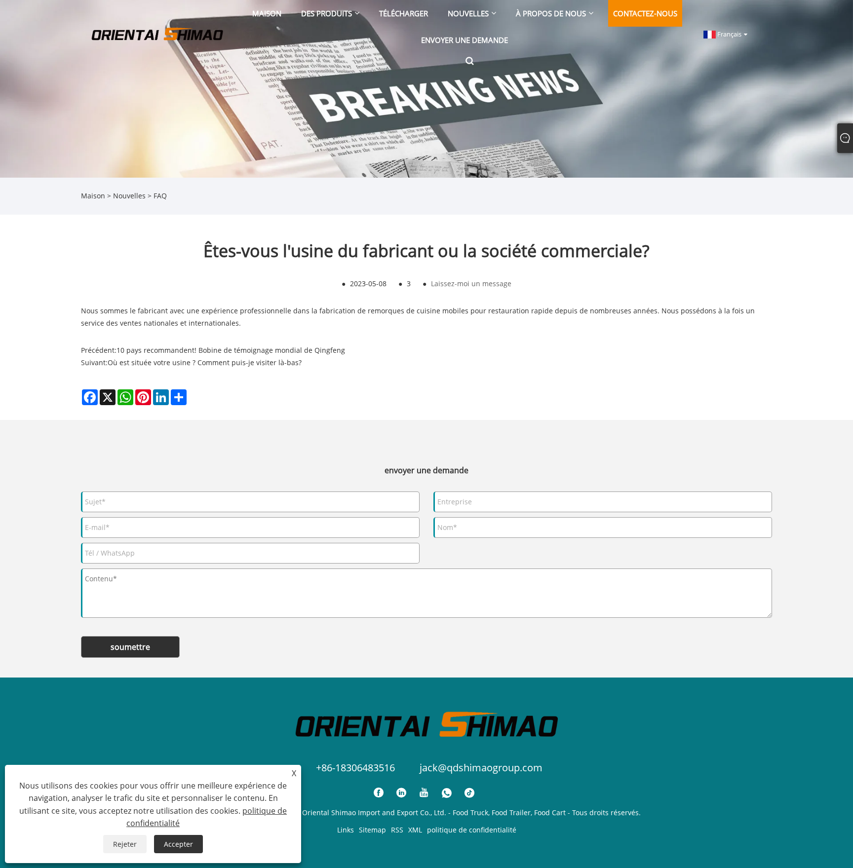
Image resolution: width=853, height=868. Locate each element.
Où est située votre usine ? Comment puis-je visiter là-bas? (205, 362)
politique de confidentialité (471, 829)
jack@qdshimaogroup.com (481, 767)
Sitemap (372, 829)
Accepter (178, 844)
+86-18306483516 (355, 767)
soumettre (130, 647)
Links (345, 829)
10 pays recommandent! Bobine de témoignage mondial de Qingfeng (230, 350)
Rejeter (125, 844)
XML (415, 829)
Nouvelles (129, 195)
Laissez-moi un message (471, 283)
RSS (397, 829)
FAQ (160, 195)
